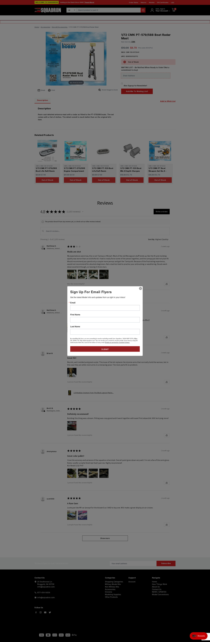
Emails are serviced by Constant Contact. (117, 342)
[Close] (140, 288)
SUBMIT (105, 349)
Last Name (75, 326)
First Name (75, 314)
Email (72, 303)
